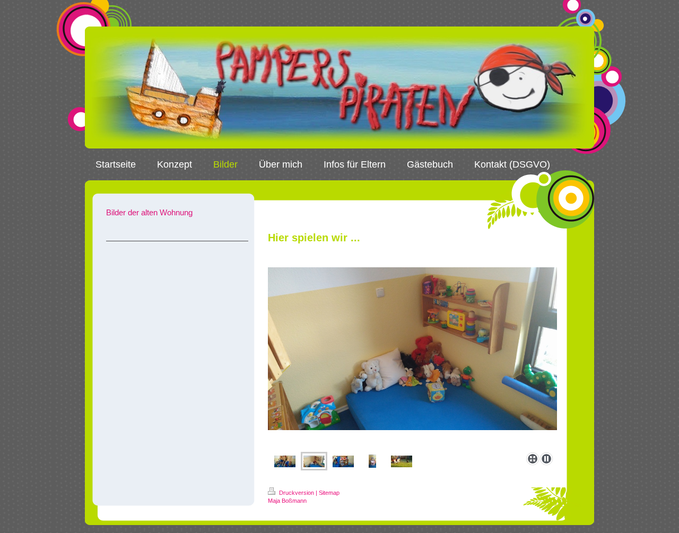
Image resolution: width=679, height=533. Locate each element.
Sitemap (329, 493)
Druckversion (296, 493)
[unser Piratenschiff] (284, 461)
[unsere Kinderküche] (372, 461)
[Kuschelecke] (412, 357)
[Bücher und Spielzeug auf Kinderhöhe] (343, 461)
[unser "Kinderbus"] (401, 461)
